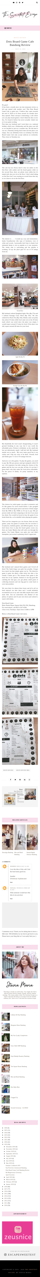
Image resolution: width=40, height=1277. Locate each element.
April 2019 (9, 1177)
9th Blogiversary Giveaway (13, 1172)
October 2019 (10, 1151)
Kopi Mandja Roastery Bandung (20, 1056)
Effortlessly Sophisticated (18, 878)
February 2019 (10, 1182)
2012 (6, 1200)
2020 (6, 1142)
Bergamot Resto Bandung (18, 1025)
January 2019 (10, 1184)
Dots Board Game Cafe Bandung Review (17, 1170)
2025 (6, 1130)
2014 (6, 1196)
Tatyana (13, 888)
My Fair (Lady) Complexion (19, 1035)
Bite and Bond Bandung (18, 1077)
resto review (20, 37)
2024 (6, 1132)
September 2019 (11, 1153)
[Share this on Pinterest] (20, 779)
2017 (6, 1189)
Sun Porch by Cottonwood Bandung (16, 1168)
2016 (6, 1191)
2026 (6, 1128)
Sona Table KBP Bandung (18, 1046)
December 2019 (11, 1146)
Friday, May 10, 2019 (22, 866)
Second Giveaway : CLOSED (19, 1108)
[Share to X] (15, 779)
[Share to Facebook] (10, 779)
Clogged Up (14, 1097)
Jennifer (13, 866)
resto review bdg (23, 770)
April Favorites (10, 1175)
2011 (6, 1203)
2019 (6, 1144)
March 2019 (9, 1179)
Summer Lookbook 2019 (13, 1165)
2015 (6, 1193)
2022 (6, 1137)
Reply (11, 882)
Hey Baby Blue (15, 1087)
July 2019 (9, 1158)
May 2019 (9, 1163)
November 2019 (11, 1149)
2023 (6, 1135)
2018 (6, 1186)
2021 (6, 1139)
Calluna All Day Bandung (18, 1015)
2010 (6, 1205)
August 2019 (10, 1156)
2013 (6, 1198)
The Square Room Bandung (19, 1066)
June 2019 (9, 1161)
